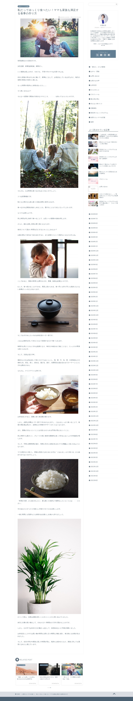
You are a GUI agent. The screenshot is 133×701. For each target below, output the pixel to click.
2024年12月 (95, 306)
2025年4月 (94, 287)
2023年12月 (95, 361)
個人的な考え (95, 99)
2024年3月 (94, 347)
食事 (92, 122)
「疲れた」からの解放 (98, 67)
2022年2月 (94, 462)
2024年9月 (94, 319)
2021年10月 (95, 471)
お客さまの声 (95, 80)
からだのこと (95, 90)
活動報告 (94, 108)
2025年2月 (94, 296)
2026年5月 (94, 228)
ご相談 (74, 501)
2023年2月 (94, 407)
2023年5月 (94, 393)
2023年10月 (95, 370)
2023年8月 (94, 379)
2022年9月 (94, 430)
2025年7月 (94, 274)
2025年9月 (94, 264)
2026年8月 (94, 214)
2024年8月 (94, 324)
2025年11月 (94, 255)
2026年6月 (94, 223)
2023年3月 (94, 402)
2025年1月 (94, 301)
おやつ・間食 (95, 71)
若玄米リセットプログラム (99, 113)
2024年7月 (94, 329)
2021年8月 (94, 480)
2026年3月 (94, 237)
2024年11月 (94, 310)
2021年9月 (94, 476)
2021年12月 (95, 466)
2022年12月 (95, 416)
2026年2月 (94, 241)
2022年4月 (94, 453)
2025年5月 (94, 283)
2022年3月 (94, 457)
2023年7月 (94, 384)
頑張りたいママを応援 (23, 6)
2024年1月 (94, 356)
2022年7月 (94, 439)
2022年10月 (95, 425)
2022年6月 (94, 443)
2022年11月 (94, 420)
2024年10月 (95, 315)
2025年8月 (94, 269)
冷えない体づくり (96, 103)
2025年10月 (95, 260)
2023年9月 (94, 375)
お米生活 (53, 96)
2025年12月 (95, 251)
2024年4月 (94, 342)
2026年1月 (94, 246)
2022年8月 (94, 434)
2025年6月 (94, 278)
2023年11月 (94, 365)
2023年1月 (94, 411)
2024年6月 (94, 333)
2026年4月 (94, 232)
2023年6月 (94, 388)
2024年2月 (94, 352)
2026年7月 (94, 218)
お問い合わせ (95, 76)
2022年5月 (94, 448)
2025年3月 (94, 292)
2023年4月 (94, 398)
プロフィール (95, 94)
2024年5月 (94, 338)
